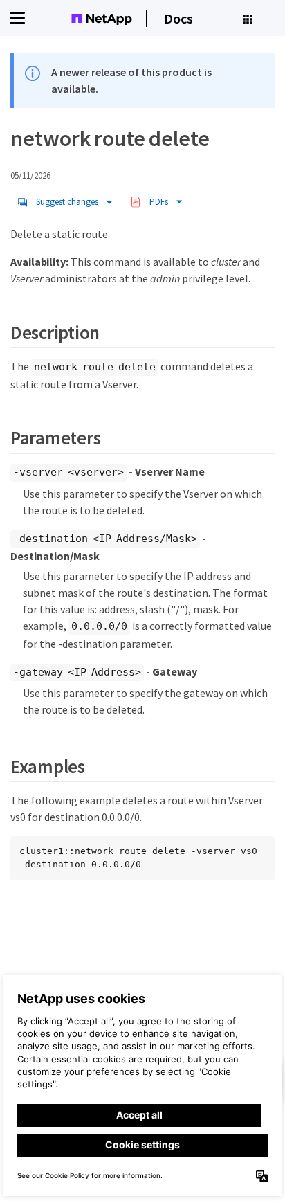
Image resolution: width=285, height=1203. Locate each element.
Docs (178, 18)
